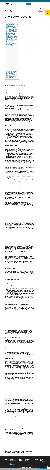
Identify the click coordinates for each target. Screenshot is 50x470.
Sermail (22, 467)
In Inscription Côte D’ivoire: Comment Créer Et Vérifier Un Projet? (11, 27)
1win (33, 115)
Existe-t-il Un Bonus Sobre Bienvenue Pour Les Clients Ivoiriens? (10, 34)
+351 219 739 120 (11, 459)
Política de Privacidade (43, 468)
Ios (6, 70)
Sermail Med (7, 11)
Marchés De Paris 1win (9, 22)
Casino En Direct (9, 38)
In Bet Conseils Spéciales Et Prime (11, 37)
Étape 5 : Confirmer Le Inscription (11, 36)
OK (38, 468)
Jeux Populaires (9, 48)
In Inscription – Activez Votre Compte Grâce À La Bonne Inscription (11, 46)
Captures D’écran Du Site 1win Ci (11, 21)
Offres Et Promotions (9, 73)
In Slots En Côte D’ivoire (10, 23)
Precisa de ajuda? (47, 13)
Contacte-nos (27, 459)
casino (14, 11)
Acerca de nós (41, 459)
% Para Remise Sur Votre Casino (11, 51)
